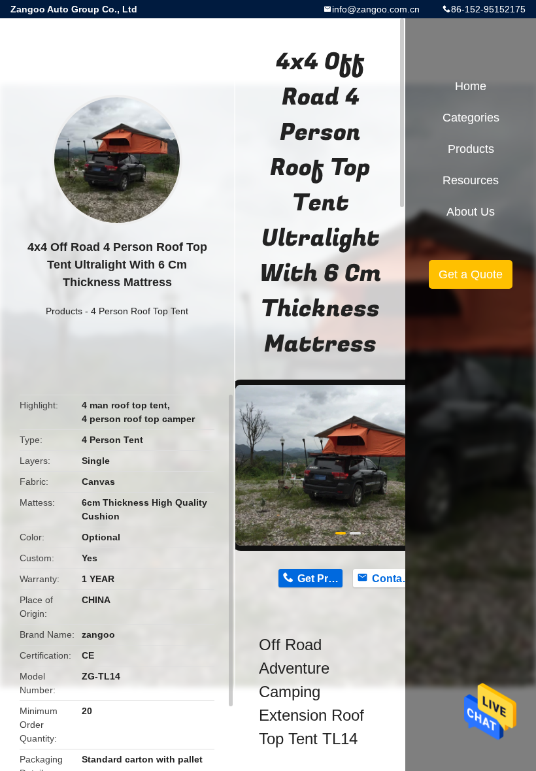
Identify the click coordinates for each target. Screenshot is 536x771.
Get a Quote (471, 274)
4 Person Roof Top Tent (139, 311)
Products (64, 311)
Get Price (320, 578)
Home (470, 86)
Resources (471, 180)
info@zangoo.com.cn (376, 9)
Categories (471, 117)
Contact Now (394, 578)
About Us (470, 211)
